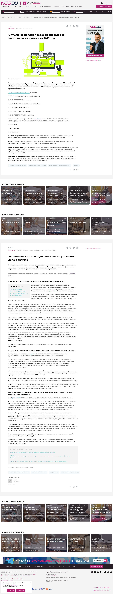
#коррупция (54, 472)
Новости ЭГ (94, 218)
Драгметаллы (79, 11)
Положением (14, 585)
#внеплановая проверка (37, 165)
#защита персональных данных (59, 165)
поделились (51, 291)
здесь (34, 574)
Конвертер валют (9, 11)
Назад (11, 26)
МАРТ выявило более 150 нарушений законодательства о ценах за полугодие (38, 461)
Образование (50, 218)
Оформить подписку (104, 6)
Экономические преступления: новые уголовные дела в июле (32, 452)
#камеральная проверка (18, 165)
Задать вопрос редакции (7, 580)
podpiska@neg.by (18, 578)
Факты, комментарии (30, 218)
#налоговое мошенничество (19, 472)
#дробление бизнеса (39, 472)
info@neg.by (11, 578)
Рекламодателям (96, 566)
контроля (38, 119)
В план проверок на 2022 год (19, 92)
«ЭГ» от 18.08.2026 (45, 250)
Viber (10, 276)
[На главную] (9, 3)
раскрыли (31, 354)
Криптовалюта (56, 11)
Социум (4, 218)
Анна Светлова (16, 481)
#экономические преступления (72, 472)
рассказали (16, 398)
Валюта (22, 11)
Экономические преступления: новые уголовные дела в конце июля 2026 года (19, 292)
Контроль (11, 28)
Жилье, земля (73, 218)
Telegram (72, 273)
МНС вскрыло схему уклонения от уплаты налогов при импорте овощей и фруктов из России (41, 457)
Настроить (20, 590)
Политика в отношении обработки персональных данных (15, 575)
